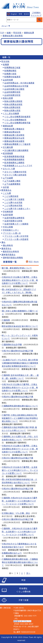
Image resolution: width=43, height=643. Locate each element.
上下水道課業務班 (12, 184)
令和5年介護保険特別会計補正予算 (17, 458)
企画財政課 (8, 80)
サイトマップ (36, 15)
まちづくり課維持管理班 (15, 172)
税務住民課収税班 (12, 107)
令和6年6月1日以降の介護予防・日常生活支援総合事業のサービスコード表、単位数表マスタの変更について (20, 449)
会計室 (6, 187)
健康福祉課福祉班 (12, 132)
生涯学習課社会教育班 (14, 218)
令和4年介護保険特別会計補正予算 (17, 488)
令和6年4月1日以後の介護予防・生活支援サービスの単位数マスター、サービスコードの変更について (20, 470)
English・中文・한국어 (20, 14)
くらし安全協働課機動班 (15, 120)
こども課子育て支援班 (14, 199)
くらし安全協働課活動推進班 (17, 116)
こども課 (7, 193)
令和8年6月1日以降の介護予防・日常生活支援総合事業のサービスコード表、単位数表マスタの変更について (20, 280)
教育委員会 (6, 190)
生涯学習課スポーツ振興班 (16, 224)
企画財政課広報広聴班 (14, 89)
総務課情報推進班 (12, 77)
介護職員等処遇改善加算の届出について (20, 406)
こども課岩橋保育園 (13, 205)
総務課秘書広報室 (12, 67)
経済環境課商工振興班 (14, 162)
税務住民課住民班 (12, 110)
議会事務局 (8, 245)
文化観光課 (8, 147)
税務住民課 (8, 98)
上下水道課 (8, 178)
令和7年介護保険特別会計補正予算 (17, 351)
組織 (9, 32)
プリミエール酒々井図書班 (16, 239)
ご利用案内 (36, 13)
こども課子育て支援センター (17, 208)
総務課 (6, 64)
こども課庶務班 (11, 196)
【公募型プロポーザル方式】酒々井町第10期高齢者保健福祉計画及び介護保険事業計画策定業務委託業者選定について (20, 363)
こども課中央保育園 (13, 202)
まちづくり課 (9, 169)
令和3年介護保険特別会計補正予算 (17, 519)
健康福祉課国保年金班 (14, 138)
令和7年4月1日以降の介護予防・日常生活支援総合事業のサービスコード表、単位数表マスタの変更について (20, 387)
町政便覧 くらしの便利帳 (23, 590)
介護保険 (6, 320)
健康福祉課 (29, 32)
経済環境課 (8, 153)
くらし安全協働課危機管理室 (17, 123)
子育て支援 (23, 600)
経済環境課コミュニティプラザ (18, 165)
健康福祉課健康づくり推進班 (17, 144)
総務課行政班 (10, 74)
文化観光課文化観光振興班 (16, 150)
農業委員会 (6, 248)
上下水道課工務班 (12, 181)
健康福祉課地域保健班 (14, 141)
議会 (3, 242)
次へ (28, 573)
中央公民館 (8, 227)
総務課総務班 (10, 70)
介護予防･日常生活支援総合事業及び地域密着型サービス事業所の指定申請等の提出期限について (20, 418)
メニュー (4, 26)
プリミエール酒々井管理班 (16, 236)
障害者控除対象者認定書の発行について (20, 326)
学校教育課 (8, 211)
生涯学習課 (8, 215)
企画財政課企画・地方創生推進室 (19, 83)
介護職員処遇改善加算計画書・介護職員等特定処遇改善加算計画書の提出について (20, 562)
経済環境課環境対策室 (14, 156)
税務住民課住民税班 (13, 101)
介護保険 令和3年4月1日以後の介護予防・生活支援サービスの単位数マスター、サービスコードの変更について (19, 531)
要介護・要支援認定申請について (17, 268)
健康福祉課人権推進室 (14, 129)
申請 (23, 580)
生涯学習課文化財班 (13, 221)
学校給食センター (11, 230)
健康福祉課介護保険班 (13, 35)
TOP (2, 32)
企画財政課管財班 (12, 95)
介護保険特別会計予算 (12, 344)
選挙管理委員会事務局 (13, 257)
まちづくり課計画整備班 (15, 175)
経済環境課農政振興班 (14, 159)
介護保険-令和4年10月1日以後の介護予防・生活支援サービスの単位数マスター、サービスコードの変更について (19, 501)
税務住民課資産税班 (13, 104)
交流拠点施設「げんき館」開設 (16, 513)
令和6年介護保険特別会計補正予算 (17, 396)
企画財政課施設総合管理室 (16, 86)
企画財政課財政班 (12, 92)
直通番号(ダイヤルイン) (22, 621)
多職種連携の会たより (12, 553)
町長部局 (17, 32)
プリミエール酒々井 (12, 233)
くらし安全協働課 (11, 113)
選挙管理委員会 (8, 254)
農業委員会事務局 (11, 251)
